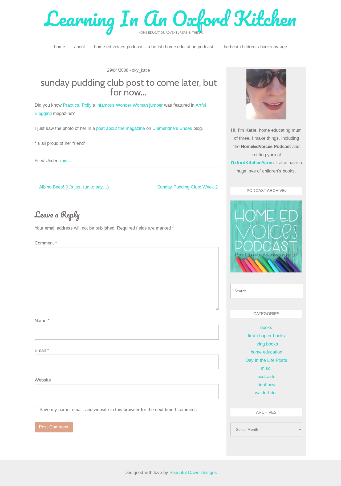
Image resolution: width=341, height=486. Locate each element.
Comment (46, 243)
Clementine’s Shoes (172, 128)
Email (42, 350)
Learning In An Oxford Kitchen (170, 18)
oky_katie (141, 70)
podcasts (266, 376)
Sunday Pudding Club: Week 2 (189, 187)
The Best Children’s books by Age (254, 46)
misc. (65, 160)
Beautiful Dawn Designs (193, 472)
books (266, 327)
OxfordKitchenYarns (252, 162)
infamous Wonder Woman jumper (129, 105)
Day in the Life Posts (266, 360)
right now (266, 384)
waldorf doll (266, 392)
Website (43, 380)
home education (266, 352)
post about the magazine (120, 128)
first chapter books (266, 335)
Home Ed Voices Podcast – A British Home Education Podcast (153, 46)
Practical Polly (77, 105)
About (79, 46)
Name (42, 320)
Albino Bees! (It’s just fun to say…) (72, 187)
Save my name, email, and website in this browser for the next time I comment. (118, 409)
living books (266, 344)
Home (59, 46)
